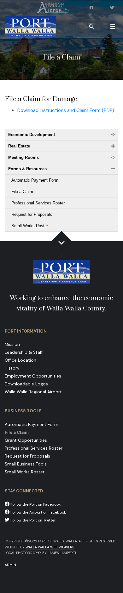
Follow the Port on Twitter (32, 520)
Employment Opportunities (33, 376)
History (12, 368)
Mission (12, 344)
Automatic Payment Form (34, 180)
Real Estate (19, 146)
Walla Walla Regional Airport (33, 392)
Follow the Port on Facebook (35, 504)
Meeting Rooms (23, 157)
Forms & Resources (27, 168)
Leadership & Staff (24, 352)
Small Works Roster (29, 225)
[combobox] (91, 26)
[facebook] (92, 8)
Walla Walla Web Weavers (50, 547)
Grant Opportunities (26, 440)
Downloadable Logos (26, 384)
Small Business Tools (26, 464)
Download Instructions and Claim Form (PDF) (65, 110)
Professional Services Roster (38, 203)
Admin (10, 565)
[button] (112, 26)
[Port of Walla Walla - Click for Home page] (30, 26)
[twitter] (112, 8)
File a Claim (22, 191)
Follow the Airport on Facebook (37, 512)
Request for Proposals (31, 214)
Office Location (20, 360)
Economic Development (31, 134)
